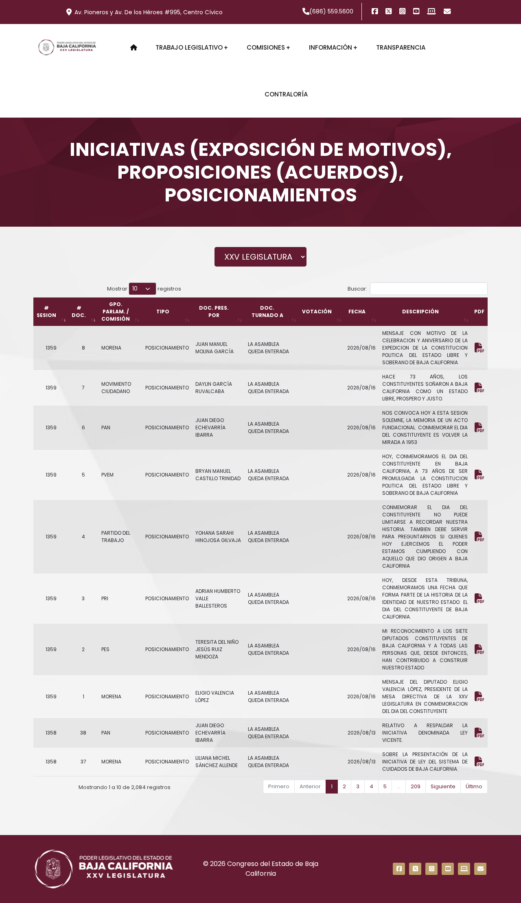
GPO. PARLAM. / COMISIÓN (115, 311)
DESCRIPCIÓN (420, 311)
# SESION (46, 311)
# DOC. (79, 311)
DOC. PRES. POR (214, 311)
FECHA (357, 311)
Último (474, 786)
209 (415, 786)
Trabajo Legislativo (189, 47)
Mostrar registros (144, 289)
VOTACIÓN (317, 311)
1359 (51, 347)
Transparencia (400, 47)
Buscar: (357, 289)
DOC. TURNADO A (267, 311)
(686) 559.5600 (331, 11)
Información (330, 47)
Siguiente (443, 786)
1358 (51, 732)
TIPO (162, 311)
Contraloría (286, 94)
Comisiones (266, 47)
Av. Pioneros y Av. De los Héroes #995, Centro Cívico (148, 12)
